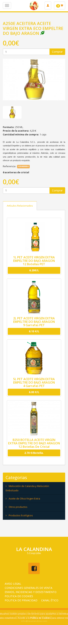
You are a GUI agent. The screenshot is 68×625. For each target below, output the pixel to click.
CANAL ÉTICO (49, 600)
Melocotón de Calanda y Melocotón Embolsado (27, 488)
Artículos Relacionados (20, 205)
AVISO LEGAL (13, 583)
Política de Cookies (40, 618)
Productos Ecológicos (21, 515)
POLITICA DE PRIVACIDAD (21, 600)
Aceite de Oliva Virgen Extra (24, 498)
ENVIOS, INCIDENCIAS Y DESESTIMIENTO (30, 592)
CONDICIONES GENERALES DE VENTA (28, 588)
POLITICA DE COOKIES (19, 596)
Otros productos (18, 507)
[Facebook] (34, 568)
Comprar (57, 51)
